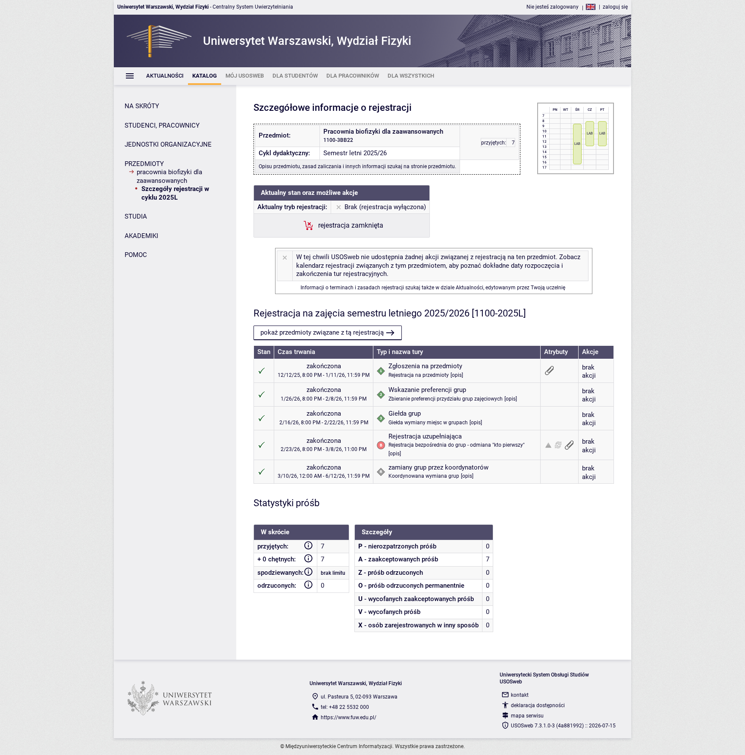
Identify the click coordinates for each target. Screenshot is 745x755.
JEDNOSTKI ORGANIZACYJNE (168, 144)
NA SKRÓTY (142, 106)
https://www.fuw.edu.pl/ (348, 717)
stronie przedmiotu (433, 166)
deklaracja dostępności (538, 705)
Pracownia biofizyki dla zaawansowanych (169, 176)
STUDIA (136, 216)
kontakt (520, 695)
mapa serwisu (527, 716)
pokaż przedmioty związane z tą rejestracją (322, 332)
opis (457, 375)
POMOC (136, 255)
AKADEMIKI (141, 236)
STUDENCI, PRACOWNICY (162, 125)
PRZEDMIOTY (144, 164)
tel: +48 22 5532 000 (345, 707)
